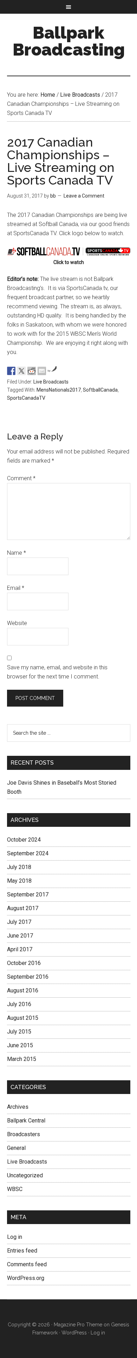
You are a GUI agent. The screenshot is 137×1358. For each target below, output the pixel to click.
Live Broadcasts (50, 382)
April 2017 (19, 949)
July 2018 (19, 867)
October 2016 (24, 963)
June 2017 (20, 935)
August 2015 (22, 1018)
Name (16, 552)
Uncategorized (25, 1175)
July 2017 (19, 922)
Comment (21, 478)
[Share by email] (42, 371)
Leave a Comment (84, 196)
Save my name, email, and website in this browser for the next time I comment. (57, 672)
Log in (14, 1237)
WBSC (14, 1189)
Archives (17, 1106)
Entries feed (22, 1250)
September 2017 (27, 894)
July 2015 (19, 1031)
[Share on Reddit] (31, 371)
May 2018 (19, 880)
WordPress (74, 1333)
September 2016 (27, 976)
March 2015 (21, 1059)
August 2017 (22, 908)
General (16, 1148)
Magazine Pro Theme (78, 1324)
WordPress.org (25, 1278)
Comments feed (27, 1264)
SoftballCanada (100, 390)
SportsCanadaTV (26, 398)
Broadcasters (23, 1134)
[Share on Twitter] (21, 371)
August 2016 (22, 990)
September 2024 (27, 853)
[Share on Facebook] (11, 371)
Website (17, 623)
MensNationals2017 (59, 390)
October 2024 (24, 839)
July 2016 (19, 1004)
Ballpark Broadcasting (69, 41)
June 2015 (20, 1045)
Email (15, 588)
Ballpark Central (26, 1120)
